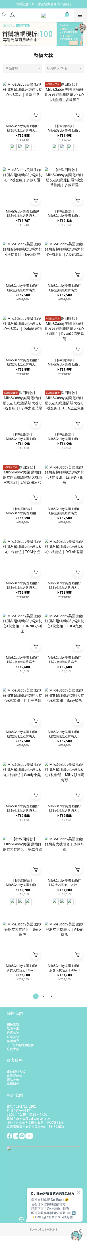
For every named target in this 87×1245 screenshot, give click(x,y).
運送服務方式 (16, 1072)
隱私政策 (13, 1080)
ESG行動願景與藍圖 (20, 1045)
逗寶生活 (13, 1049)
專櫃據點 (13, 1084)
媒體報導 (13, 1041)
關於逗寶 (13, 1024)
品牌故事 (13, 1028)
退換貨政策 (14, 1076)
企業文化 (13, 1037)
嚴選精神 (13, 1032)
